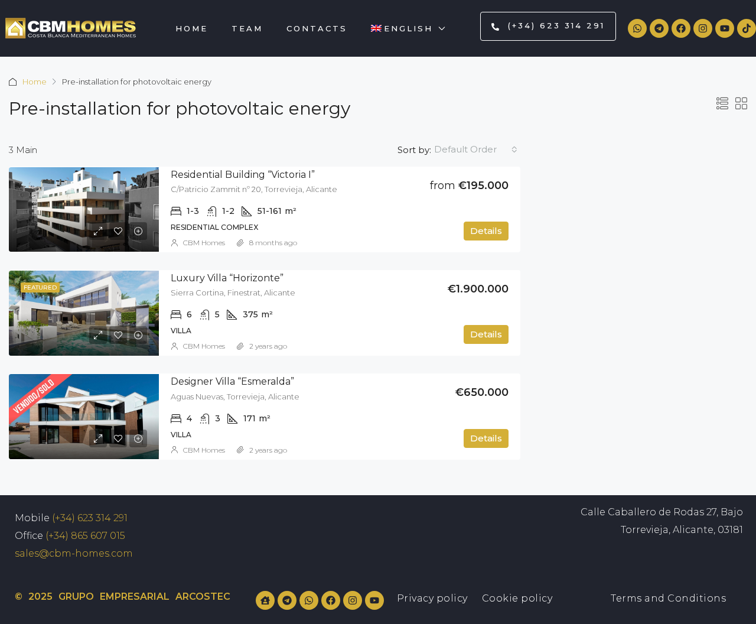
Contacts (316, 28)
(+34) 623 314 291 (90, 518)
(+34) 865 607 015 (85, 535)
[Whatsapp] (637, 28)
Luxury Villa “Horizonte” (227, 278)
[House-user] (265, 600)
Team (247, 28)
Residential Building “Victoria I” (243, 174)
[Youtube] (724, 28)
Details (486, 230)
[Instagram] (702, 28)
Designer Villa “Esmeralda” (232, 381)
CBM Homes (204, 242)
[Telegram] (659, 28)
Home (191, 28)
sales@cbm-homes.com (74, 553)
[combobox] (475, 149)
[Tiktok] (746, 28)
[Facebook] (681, 28)
